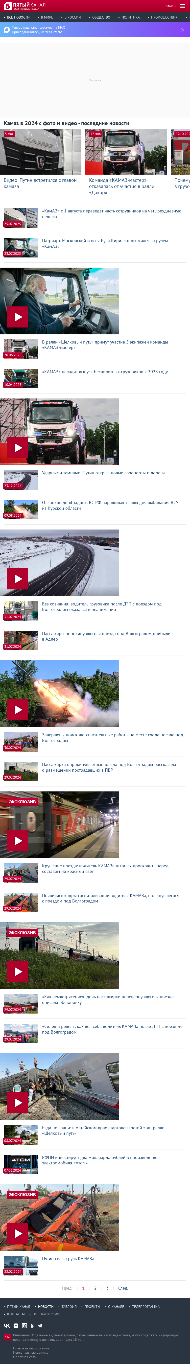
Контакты (16, 1314)
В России (73, 17)
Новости (46, 1306)
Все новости (18, 17)
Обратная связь (25, 1357)
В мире (47, 17)
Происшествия (164, 17)
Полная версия (46, 1314)
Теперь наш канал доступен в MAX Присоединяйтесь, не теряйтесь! (38, 29)
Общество (101, 17)
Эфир (169, 6)
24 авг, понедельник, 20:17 (26, 9)
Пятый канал (18, 1306)
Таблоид (69, 1306)
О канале (116, 1306)
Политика (131, 17)
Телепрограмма (146, 1306)
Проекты (92, 1306)
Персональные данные (30, 1352)
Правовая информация (31, 1348)
